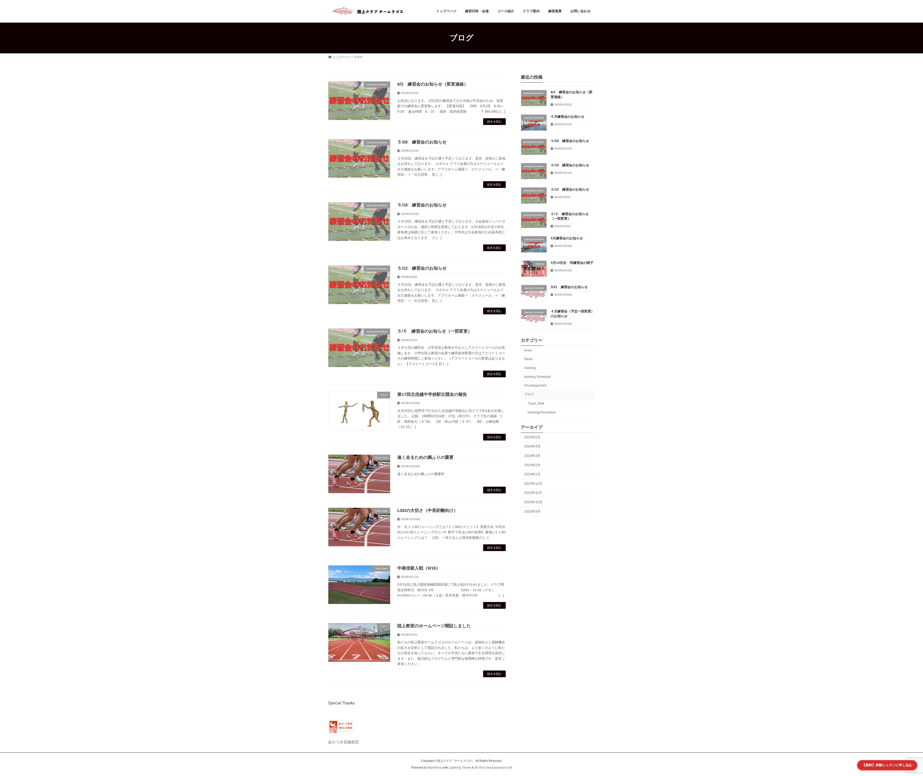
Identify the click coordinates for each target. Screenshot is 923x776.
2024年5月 (532, 437)
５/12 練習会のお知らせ (422, 268)
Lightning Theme (460, 768)
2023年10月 (533, 502)
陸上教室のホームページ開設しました (434, 625)
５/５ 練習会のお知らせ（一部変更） (434, 331)
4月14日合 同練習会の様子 (572, 262)
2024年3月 (532, 456)
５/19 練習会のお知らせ (422, 205)
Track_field (536, 403)
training (530, 368)
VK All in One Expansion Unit (493, 768)
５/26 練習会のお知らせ (422, 142)
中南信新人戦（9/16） (418, 568)
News (528, 359)
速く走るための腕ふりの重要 (425, 457)
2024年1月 (532, 474)
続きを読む (494, 121)
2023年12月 (533, 483)
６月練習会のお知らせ (567, 116)
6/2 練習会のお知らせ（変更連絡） (432, 84)
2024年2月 (532, 465)
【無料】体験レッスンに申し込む (887, 765)
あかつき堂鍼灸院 (343, 742)
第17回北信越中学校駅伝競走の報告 (432, 394)
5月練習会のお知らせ (567, 238)
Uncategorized (535, 385)
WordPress (435, 768)
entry (528, 350)
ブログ (529, 394)
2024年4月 (532, 446)
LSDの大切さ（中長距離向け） (427, 510)
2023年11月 (533, 493)
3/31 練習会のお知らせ (569, 287)
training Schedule (537, 376)
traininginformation (542, 412)
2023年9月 (532, 511)
